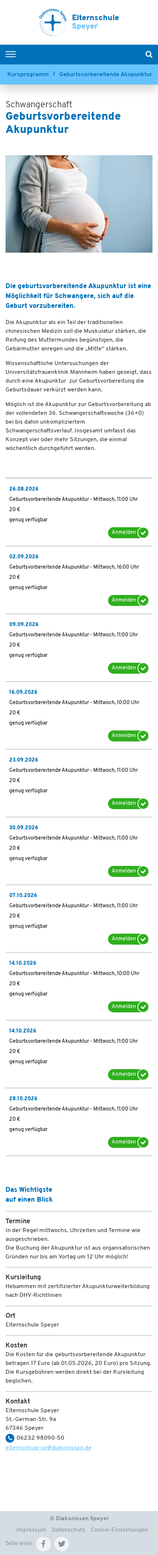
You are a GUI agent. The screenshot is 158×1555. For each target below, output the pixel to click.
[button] (43, 1544)
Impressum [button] (31, 1530)
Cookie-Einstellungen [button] (119, 1530)
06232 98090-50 (40, 1438)
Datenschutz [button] (68, 1530)
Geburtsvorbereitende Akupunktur (105, 75)
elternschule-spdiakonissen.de (48, 1448)
